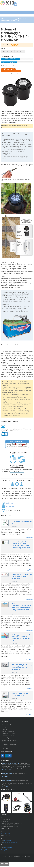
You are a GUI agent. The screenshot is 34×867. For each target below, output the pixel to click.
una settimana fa (6, 769)
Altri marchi (5, 748)
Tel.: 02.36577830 (5, 833)
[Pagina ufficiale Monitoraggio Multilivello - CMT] (4, 434)
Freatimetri (5, 729)
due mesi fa (5, 786)
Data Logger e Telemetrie (8, 733)
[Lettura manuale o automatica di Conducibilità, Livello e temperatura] (5, 574)
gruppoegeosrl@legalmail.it (10, 842)
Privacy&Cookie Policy (7, 850)
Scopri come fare (17, 474)
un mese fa (5, 776)
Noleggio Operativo (7, 724)
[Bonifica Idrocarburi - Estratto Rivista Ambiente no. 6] (5, 695)
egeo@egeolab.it (10, 506)
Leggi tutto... (29, 537)
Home (7, 19)
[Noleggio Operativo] (17, 459)
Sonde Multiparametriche (8, 738)
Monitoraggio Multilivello (17, 19)
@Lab (3, 763)
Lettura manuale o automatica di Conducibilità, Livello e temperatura (22, 576)
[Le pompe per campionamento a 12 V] (5, 522)
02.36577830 (9, 503)
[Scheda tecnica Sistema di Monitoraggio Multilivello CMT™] (3, 425)
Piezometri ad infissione (8, 735)
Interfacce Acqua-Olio (8, 731)
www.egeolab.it (8, 847)
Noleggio (4, 727)
